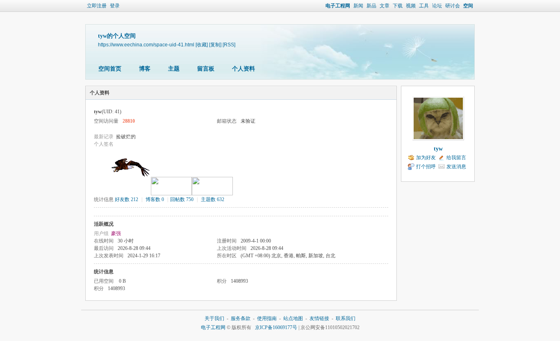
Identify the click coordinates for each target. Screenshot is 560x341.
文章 (384, 6)
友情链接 (319, 318)
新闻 (358, 6)
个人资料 (243, 69)
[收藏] (202, 44)
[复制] (215, 44)
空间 (468, 6)
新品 (371, 6)
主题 (174, 69)
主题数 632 (212, 199)
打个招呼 (426, 166)
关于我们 (214, 318)
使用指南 (267, 318)
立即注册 (97, 6)
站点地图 (293, 318)
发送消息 (456, 166)
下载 (398, 6)
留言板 (205, 69)
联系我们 (345, 318)
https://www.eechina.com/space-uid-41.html (146, 44)
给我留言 (456, 157)
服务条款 (240, 318)
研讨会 (452, 6)
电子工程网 (338, 6)
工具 (424, 6)
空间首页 (109, 69)
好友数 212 (126, 199)
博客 (144, 69)
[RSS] (229, 44)
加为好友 (426, 157)
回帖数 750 (181, 199)
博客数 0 (155, 199)
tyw (438, 149)
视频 (411, 6)
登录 (115, 6)
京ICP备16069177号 (276, 327)
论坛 (437, 6)
